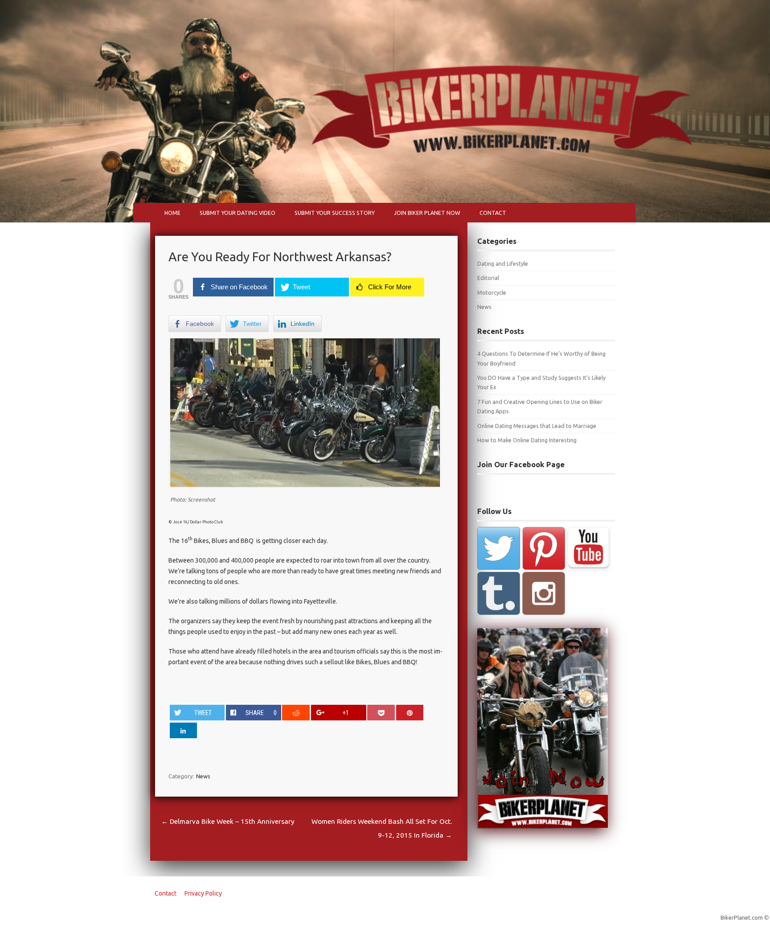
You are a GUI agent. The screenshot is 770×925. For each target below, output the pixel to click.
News (203, 776)
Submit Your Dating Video (237, 213)
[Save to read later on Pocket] (381, 712)
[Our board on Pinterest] (543, 548)
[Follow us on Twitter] (498, 548)
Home (172, 213)
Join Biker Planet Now (427, 213)
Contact (492, 213)
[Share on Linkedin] (183, 730)
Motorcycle (491, 292)
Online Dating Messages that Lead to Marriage (536, 426)
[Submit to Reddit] (296, 712)
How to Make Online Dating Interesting (527, 440)
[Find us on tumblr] (498, 593)
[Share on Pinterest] (410, 712)
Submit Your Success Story (335, 213)
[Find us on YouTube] (588, 548)
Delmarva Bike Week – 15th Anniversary (228, 821)
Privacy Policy (203, 893)
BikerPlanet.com (742, 917)
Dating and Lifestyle (502, 263)
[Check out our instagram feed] (543, 593)
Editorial (488, 278)
